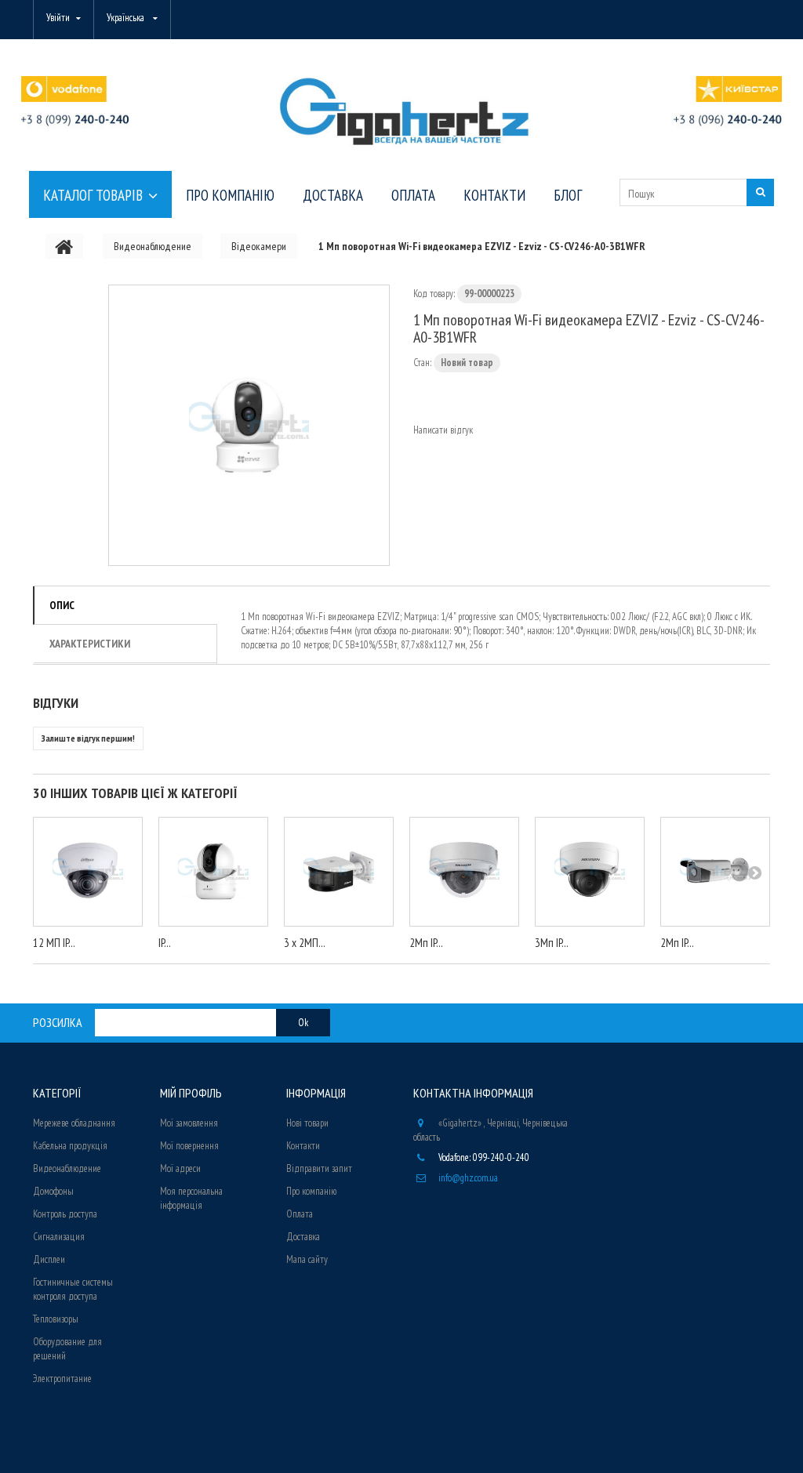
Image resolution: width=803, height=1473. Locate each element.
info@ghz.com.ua (468, 1178)
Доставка (303, 1236)
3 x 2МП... (304, 942)
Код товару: (434, 293)
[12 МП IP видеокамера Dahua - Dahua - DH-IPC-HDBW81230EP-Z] (88, 872)
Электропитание (62, 1378)
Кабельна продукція (70, 1145)
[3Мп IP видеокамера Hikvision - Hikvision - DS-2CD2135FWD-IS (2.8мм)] (590, 872)
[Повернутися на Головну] (64, 246)
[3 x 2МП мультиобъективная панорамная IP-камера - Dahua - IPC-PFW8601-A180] (339, 872)
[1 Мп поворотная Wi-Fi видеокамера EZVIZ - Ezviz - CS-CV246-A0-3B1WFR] (249, 425)
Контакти (303, 1145)
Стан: (422, 362)
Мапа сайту (307, 1259)
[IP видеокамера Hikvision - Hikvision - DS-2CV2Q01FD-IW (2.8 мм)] (213, 872)
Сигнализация (59, 1236)
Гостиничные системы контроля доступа (73, 1289)
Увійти (58, 17)
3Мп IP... (552, 942)
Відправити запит (319, 1168)
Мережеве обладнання (74, 1123)
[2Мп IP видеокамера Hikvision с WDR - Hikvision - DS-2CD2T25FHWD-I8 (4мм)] (715, 872)
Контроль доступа (65, 1214)
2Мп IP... (426, 942)
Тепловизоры (55, 1319)
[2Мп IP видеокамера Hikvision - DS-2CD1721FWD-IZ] (464, 872)
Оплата (299, 1214)
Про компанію (311, 1191)
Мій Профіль (191, 1093)
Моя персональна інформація (191, 1198)
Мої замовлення (189, 1123)
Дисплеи (49, 1259)
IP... (164, 942)
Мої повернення (189, 1145)
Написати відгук (443, 430)
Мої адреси (180, 1168)
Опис (61, 605)
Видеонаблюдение (67, 1168)
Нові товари (307, 1123)
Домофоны (53, 1191)
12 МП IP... (54, 942)
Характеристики (89, 644)
